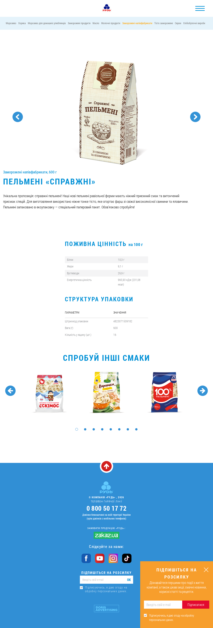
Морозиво (11, 23)
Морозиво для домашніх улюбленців (47, 23)
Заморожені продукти (79, 23)
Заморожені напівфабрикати (137, 23)
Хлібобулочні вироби (194, 23)
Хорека (22, 23)
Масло (96, 23)
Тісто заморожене (163, 23)
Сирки (178, 23)
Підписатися (195, 604)
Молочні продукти (110, 23)
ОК (129, 579)
